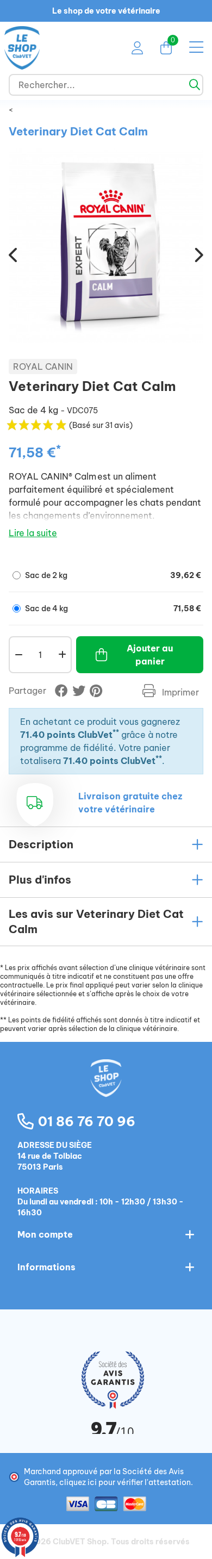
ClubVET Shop (80, 1541)
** (116, 732)
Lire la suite (33, 532)
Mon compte (45, 1234)
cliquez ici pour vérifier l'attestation (125, 1482)
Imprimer (179, 692)
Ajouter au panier (150, 655)
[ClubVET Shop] (106, 1090)
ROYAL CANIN (43, 366)
